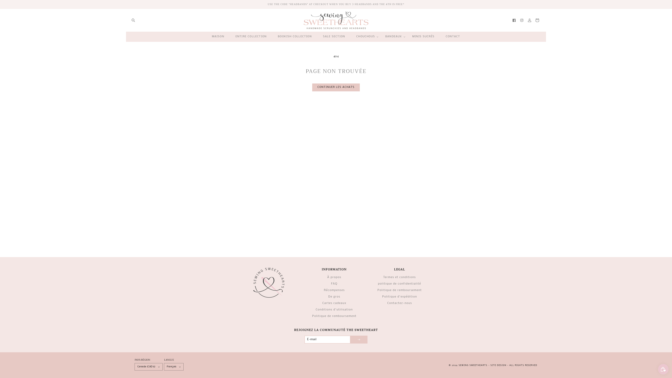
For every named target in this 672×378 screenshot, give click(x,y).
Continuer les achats (336, 87)
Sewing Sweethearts (473, 365)
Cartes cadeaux (334, 303)
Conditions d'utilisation (334, 309)
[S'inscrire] (359, 340)
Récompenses (334, 290)
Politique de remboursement (334, 316)
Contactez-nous (399, 303)
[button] (133, 20)
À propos (334, 277)
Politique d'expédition (399, 296)
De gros (334, 296)
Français (171, 366)
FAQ (334, 283)
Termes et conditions (399, 277)
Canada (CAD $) (146, 366)
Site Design (498, 365)
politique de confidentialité (399, 283)
